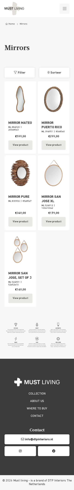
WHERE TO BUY (37, 408)
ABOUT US (37, 401)
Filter (21, 72)
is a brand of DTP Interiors (48, 480)
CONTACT (37, 416)
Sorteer (55, 72)
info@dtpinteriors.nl (39, 439)
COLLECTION (37, 393)
